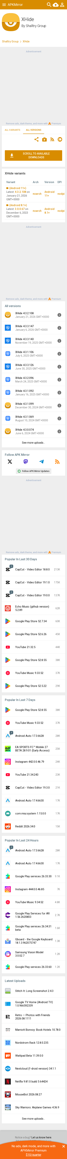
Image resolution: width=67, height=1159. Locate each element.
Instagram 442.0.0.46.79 (29, 761)
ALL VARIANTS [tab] (12, 130)
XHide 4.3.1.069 (24, 416)
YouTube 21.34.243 (26, 774)
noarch (37, 193)
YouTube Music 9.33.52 (29, 673)
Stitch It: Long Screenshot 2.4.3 (34, 991)
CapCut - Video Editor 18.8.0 (32, 569)
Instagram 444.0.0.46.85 (29, 889)
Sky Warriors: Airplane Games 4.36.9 (37, 1107)
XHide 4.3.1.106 (24, 352)
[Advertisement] (33, 87)
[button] (36, 140)
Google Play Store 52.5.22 (31, 686)
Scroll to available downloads (36, 155)
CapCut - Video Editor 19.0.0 (32, 595)
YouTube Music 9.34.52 (29, 902)
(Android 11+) (17, 188)
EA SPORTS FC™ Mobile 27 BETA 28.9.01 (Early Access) (32, 748)
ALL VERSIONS (33, 130)
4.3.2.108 (20, 191)
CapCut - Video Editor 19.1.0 (32, 582)
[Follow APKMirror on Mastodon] (25, 462)
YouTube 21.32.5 (25, 647)
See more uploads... (33, 442)
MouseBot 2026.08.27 (28, 1094)
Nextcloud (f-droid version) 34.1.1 (35, 1068)
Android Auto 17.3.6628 (29, 736)
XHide (26, 41)
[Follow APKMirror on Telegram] (41, 462)
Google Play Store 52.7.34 (31, 621)
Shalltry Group (36, 26)
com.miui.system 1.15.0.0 (30, 813)
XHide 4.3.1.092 (24, 391)
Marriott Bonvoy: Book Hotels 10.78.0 (37, 1029)
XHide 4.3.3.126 (24, 365)
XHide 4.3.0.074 (24, 429)
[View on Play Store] (44, 140)
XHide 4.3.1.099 (24, 404)
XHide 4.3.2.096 (24, 378)
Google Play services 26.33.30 (33, 876)
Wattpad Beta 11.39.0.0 (29, 1055)
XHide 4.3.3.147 (24, 326)
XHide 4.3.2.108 (24, 313)
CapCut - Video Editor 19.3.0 (32, 787)
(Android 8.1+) (18, 205)
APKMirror (15, 5)
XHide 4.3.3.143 (24, 339)
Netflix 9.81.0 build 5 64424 (31, 1081)
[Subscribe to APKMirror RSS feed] (57, 462)
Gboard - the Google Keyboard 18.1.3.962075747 (33, 941)
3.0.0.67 (20, 208)
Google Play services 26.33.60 (33, 967)
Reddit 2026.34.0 (25, 826)
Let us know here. (41, 1137)
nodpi (61, 193)
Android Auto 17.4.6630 (29, 800)
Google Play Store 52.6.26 (31, 634)
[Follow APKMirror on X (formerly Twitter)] (10, 462)
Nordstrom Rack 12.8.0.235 (31, 1042)
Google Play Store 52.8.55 (31, 660)
